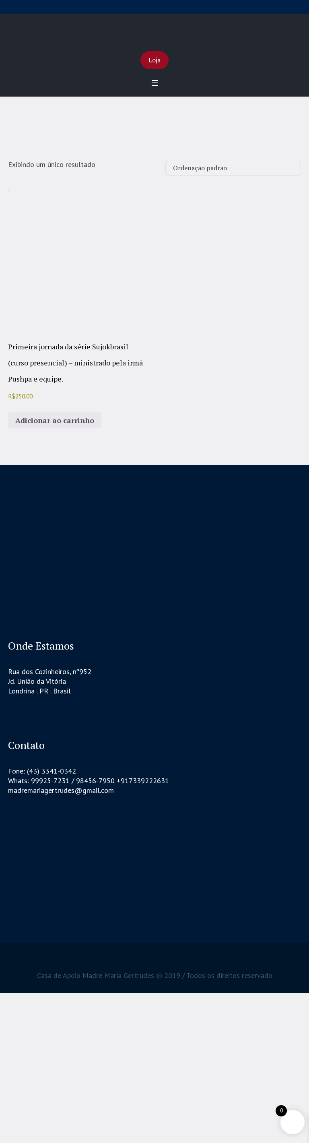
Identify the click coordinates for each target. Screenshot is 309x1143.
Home (136, 137)
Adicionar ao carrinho (54, 420)
